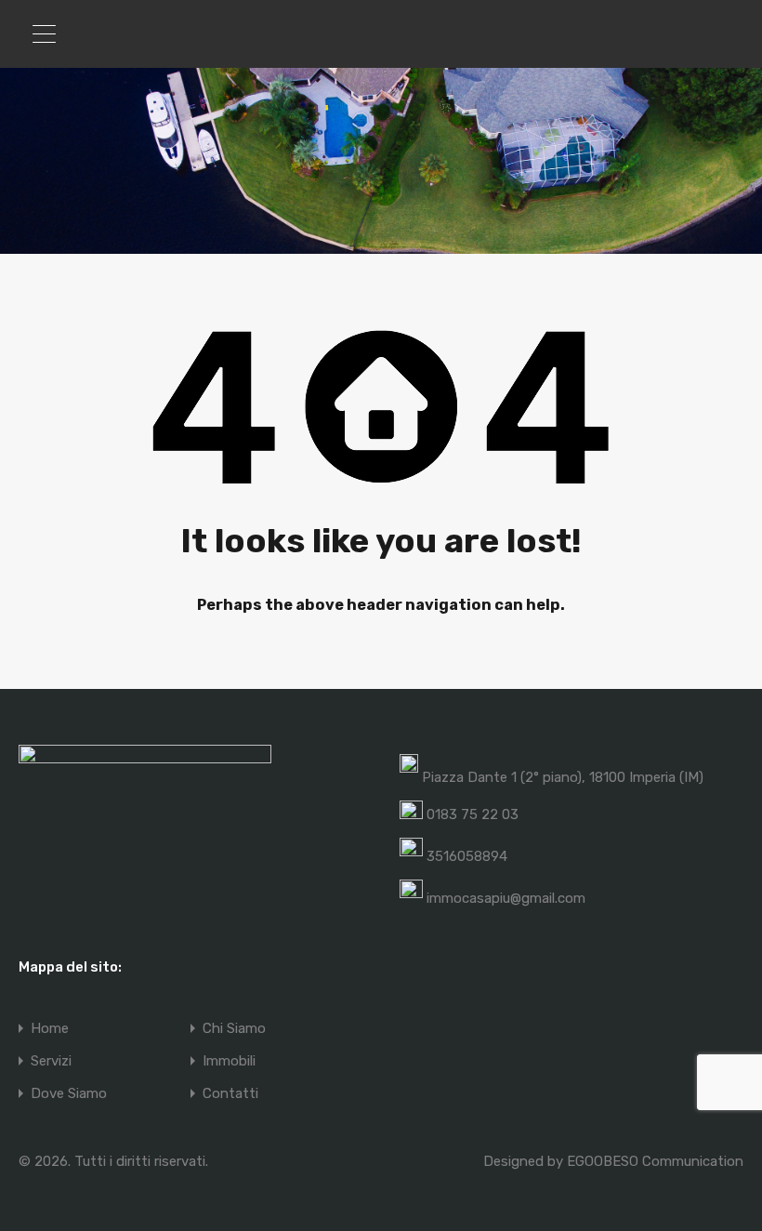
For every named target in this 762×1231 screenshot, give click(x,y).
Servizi (51, 1061)
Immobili (229, 1061)
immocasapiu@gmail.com (506, 898)
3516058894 (467, 856)
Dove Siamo (69, 1094)
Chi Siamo (234, 1029)
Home (50, 1029)
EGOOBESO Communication (655, 1161)
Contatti (230, 1094)
